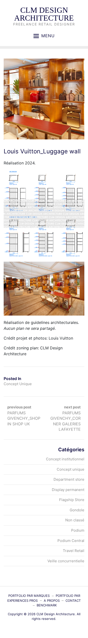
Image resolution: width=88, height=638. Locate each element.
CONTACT (73, 600)
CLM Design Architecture (44, 14)
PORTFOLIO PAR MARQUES (29, 596)
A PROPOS (52, 600)
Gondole (77, 510)
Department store (69, 479)
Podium (77, 530)
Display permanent (68, 489)
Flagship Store (71, 499)
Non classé (74, 520)
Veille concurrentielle (65, 561)
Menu (48, 35)
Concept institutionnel (65, 459)
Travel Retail (73, 550)
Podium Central (70, 540)
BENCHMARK (47, 605)
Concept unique (18, 383)
